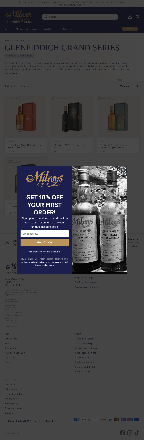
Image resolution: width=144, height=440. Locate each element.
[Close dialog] (123, 170)
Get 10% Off (44, 242)
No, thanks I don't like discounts (44, 251)
